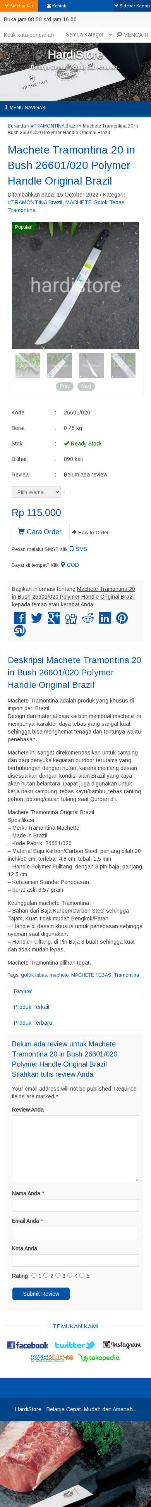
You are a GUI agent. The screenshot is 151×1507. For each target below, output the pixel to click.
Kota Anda (24, 1248)
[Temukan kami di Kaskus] (52, 1361)
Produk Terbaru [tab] (33, 1023)
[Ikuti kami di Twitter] (75, 1348)
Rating (20, 1276)
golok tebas (34, 975)
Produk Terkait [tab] (32, 1007)
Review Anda (28, 1110)
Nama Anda (26, 1193)
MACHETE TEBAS (91, 975)
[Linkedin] (105, 621)
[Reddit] (88, 621)
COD (72, 565)
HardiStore (75, 54)
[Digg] (71, 621)
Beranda (17, 126)
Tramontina (126, 975)
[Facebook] (19, 621)
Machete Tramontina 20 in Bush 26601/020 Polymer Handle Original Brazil (71, 165)
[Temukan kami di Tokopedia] (99, 1361)
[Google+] (54, 621)
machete (59, 975)
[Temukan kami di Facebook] (28, 1348)
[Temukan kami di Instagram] (123, 1348)
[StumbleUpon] (19, 634)
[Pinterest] (122, 621)
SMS (80, 549)
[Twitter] (37, 621)
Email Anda (25, 1221)
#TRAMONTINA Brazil (54, 126)
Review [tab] (23, 991)
